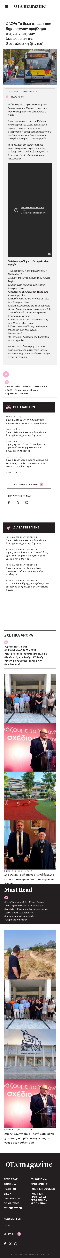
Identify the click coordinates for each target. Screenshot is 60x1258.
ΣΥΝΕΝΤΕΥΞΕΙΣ (13, 1208)
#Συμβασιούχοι (12, 657)
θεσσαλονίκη (14, 386)
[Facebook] (11, 502)
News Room (17, 97)
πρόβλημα (12, 393)
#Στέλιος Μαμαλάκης (35, 654)
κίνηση (27, 386)
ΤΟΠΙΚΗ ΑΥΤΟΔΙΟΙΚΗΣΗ (26, 537)
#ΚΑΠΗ (24, 647)
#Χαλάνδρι (38, 657)
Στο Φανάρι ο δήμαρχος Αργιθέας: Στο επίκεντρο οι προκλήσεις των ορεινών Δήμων (27, 586)
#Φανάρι (26, 657)
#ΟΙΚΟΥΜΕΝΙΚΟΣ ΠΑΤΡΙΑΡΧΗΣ (20, 650)
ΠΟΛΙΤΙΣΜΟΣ (12, 1203)
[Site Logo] (30, 6)
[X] (20, 502)
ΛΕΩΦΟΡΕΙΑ (41, 386)
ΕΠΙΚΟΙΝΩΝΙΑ (38, 1179)
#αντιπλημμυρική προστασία (19, 916)
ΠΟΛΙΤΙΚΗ (10, 1189)
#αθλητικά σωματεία (15, 661)
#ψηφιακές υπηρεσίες (15, 920)
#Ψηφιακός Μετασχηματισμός (32, 909)
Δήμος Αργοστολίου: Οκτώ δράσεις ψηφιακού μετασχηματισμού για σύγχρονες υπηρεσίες (26, 447)
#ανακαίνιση (35, 661)
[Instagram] (28, 502)
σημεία (25, 393)
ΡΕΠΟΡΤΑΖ (11, 1179)
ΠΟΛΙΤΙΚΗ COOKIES (42, 1189)
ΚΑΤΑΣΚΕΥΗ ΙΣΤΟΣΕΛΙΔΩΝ (23, 1255)
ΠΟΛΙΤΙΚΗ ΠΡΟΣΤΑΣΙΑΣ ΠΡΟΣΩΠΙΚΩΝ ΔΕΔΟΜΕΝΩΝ (38, 1198)
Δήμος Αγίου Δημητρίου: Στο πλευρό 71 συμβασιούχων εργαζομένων (26, 434)
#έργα (7, 913)
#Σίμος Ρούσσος (13, 654)
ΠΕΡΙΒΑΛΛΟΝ (12, 1198)
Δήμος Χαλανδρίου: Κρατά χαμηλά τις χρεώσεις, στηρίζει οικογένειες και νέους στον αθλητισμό (27, 463)
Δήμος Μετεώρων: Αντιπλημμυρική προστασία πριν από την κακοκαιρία (26, 422)
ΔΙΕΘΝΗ (8, 1193)
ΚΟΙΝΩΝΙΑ (13, 91)
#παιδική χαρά (12, 664)
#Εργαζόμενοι (12, 647)
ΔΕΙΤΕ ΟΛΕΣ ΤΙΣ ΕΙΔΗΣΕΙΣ (26, 485)
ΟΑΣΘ (9, 390)
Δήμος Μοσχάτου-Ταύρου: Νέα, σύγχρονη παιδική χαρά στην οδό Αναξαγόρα (24, 571)
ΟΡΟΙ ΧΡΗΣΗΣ (39, 1184)
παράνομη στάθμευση (27, 390)
